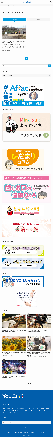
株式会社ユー (10, 432)
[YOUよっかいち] (26, 2)
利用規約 (43, 432)
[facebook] (23, 383)
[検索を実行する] (49, 65)
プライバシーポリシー (35, 432)
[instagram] (26, 383)
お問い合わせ (27, 432)
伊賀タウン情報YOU (19, 432)
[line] (28, 383)
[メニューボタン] (2, 2)
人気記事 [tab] (38, 19)
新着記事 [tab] (15, 19)
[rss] (30, 383)
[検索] (32, 427)
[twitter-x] (24, 383)
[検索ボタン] (51, 2)
